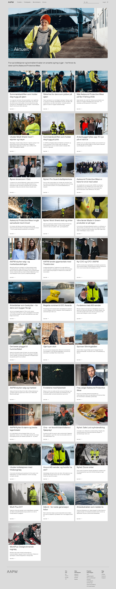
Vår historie (66, 575)
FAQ (88, 574)
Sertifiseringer (90, 582)
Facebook (104, 576)
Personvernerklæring (91, 584)
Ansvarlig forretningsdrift (90, 580)
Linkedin (103, 574)
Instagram (104, 577)
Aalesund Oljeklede (76, 575)
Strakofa (76, 577)
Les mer (12, 109)
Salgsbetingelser (90, 576)
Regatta (76, 579)
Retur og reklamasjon (91, 577)
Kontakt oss (66, 578)
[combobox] (91, 2)
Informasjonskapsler (91, 586)
